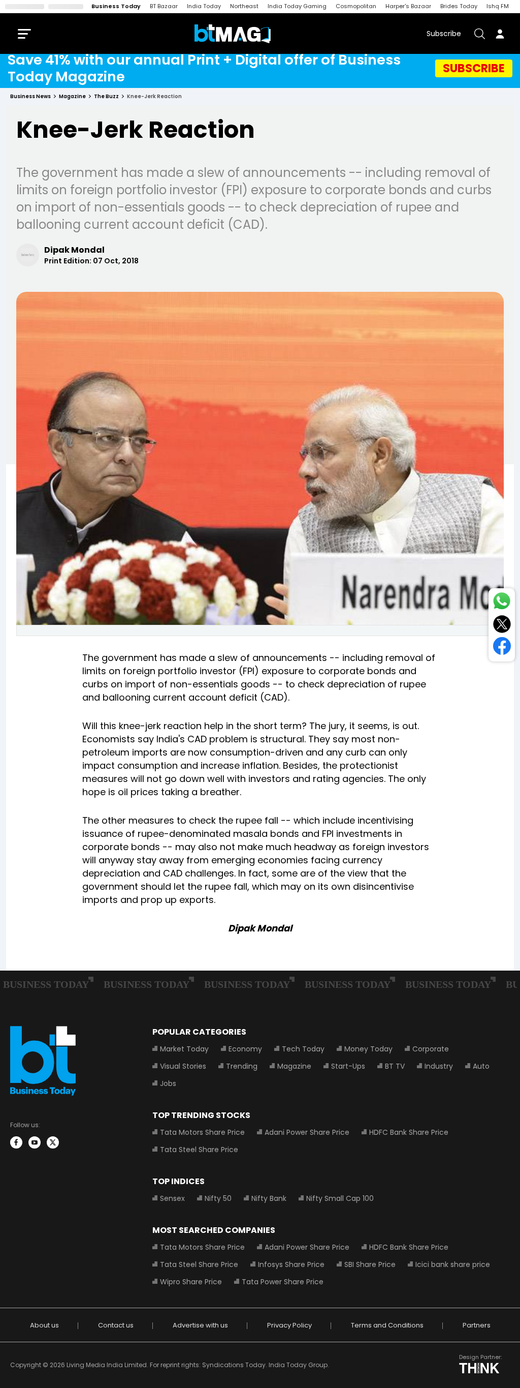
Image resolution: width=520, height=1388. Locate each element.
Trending (241, 1066)
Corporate (430, 1049)
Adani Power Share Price (307, 1132)
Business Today (116, 6)
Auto (481, 1066)
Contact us (116, 1325)
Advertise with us (200, 1325)
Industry (439, 1066)
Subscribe (444, 33)
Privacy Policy (289, 1325)
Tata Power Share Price (282, 1282)
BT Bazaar (164, 6)
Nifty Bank (268, 1198)
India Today (204, 6)
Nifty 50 (218, 1198)
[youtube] (34, 1142)
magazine (72, 96)
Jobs (168, 1083)
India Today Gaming (297, 6)
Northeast (244, 6)
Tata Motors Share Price (202, 1132)
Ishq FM (497, 6)
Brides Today (458, 6)
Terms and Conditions (387, 1325)
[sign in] (500, 33)
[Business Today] (232, 33)
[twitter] (53, 1142)
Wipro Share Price (191, 1282)
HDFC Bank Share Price (408, 1132)
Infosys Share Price (291, 1264)
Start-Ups (348, 1066)
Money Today (368, 1049)
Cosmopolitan (356, 6)
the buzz (106, 96)
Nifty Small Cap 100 (340, 1198)
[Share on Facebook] (502, 648)
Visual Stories (183, 1066)
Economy (245, 1049)
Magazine (294, 1066)
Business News (30, 96)
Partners (477, 1325)
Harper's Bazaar (408, 6)
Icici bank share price (452, 1264)
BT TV (395, 1066)
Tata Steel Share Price (199, 1149)
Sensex (172, 1198)
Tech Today (303, 1049)
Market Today (184, 1049)
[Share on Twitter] (502, 626)
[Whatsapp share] (502, 603)
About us (44, 1325)
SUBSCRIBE (474, 68)
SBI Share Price (370, 1264)
